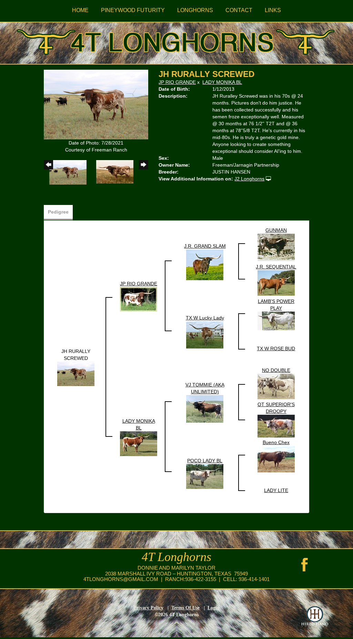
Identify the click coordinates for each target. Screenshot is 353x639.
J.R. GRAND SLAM (205, 246)
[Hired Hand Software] (314, 616)
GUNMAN (276, 230)
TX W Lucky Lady (205, 318)
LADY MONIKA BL (222, 82)
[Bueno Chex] (276, 458)
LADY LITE (276, 490)
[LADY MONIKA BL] (138, 443)
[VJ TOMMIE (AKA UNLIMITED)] (204, 408)
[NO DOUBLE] (276, 386)
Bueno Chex (276, 442)
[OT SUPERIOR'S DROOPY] (276, 426)
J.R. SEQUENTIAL (276, 266)
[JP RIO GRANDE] (138, 299)
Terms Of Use (185, 607)
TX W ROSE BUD (276, 348)
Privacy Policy (148, 607)
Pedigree (58, 212)
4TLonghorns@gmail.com (120, 579)
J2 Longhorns (249, 178)
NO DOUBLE (276, 370)
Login (214, 607)
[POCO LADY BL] (204, 476)
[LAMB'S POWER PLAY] (276, 320)
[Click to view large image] (96, 104)
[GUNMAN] (276, 247)
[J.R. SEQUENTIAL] (276, 282)
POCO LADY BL (204, 460)
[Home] (176, 40)
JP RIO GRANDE (177, 82)
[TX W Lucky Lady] (204, 334)
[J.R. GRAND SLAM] (204, 264)
